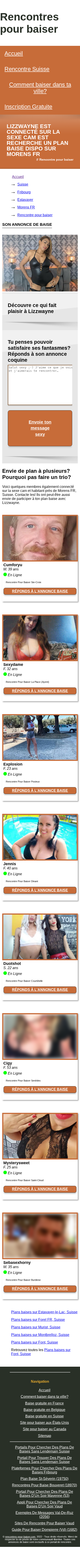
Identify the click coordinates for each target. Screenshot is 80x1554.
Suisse (22, 184)
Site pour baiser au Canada (44, 1429)
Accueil (13, 53)
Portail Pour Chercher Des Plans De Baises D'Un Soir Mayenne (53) (44, 1493)
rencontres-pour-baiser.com (20, 1536)
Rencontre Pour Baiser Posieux (23, 781)
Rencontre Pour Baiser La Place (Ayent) (27, 682)
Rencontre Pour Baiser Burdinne (23, 1280)
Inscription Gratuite (28, 106)
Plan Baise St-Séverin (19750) (44, 1479)
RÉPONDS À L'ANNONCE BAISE (40, 591)
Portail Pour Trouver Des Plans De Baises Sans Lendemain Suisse (44, 1460)
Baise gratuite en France (44, 1403)
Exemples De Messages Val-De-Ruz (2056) (44, 1515)
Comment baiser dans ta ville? (40, 87)
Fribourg (24, 192)
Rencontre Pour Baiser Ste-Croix (23, 582)
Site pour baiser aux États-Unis (44, 1423)
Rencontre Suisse (26, 69)
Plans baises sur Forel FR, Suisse (38, 1320)
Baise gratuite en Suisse (44, 1416)
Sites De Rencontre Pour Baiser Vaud (44, 1523)
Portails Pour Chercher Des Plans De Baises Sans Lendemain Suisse (44, 1449)
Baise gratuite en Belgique (44, 1410)
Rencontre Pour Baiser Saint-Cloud (25, 1180)
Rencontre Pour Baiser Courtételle (24, 981)
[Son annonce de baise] (40, 559)
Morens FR (26, 207)
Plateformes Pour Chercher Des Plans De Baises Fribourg (44, 1470)
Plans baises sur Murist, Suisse (35, 1327)
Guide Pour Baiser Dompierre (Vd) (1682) (44, 1530)
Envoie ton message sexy (40, 428)
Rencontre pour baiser (34, 215)
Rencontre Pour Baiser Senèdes (23, 1080)
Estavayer (25, 200)
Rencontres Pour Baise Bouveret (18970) (44, 1485)
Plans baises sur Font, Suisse (34, 1342)
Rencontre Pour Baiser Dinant (22, 881)
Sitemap (44, 1436)
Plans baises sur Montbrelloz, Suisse (40, 1335)
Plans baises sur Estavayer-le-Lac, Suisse (44, 1312)
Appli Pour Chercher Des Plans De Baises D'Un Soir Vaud (44, 1504)
